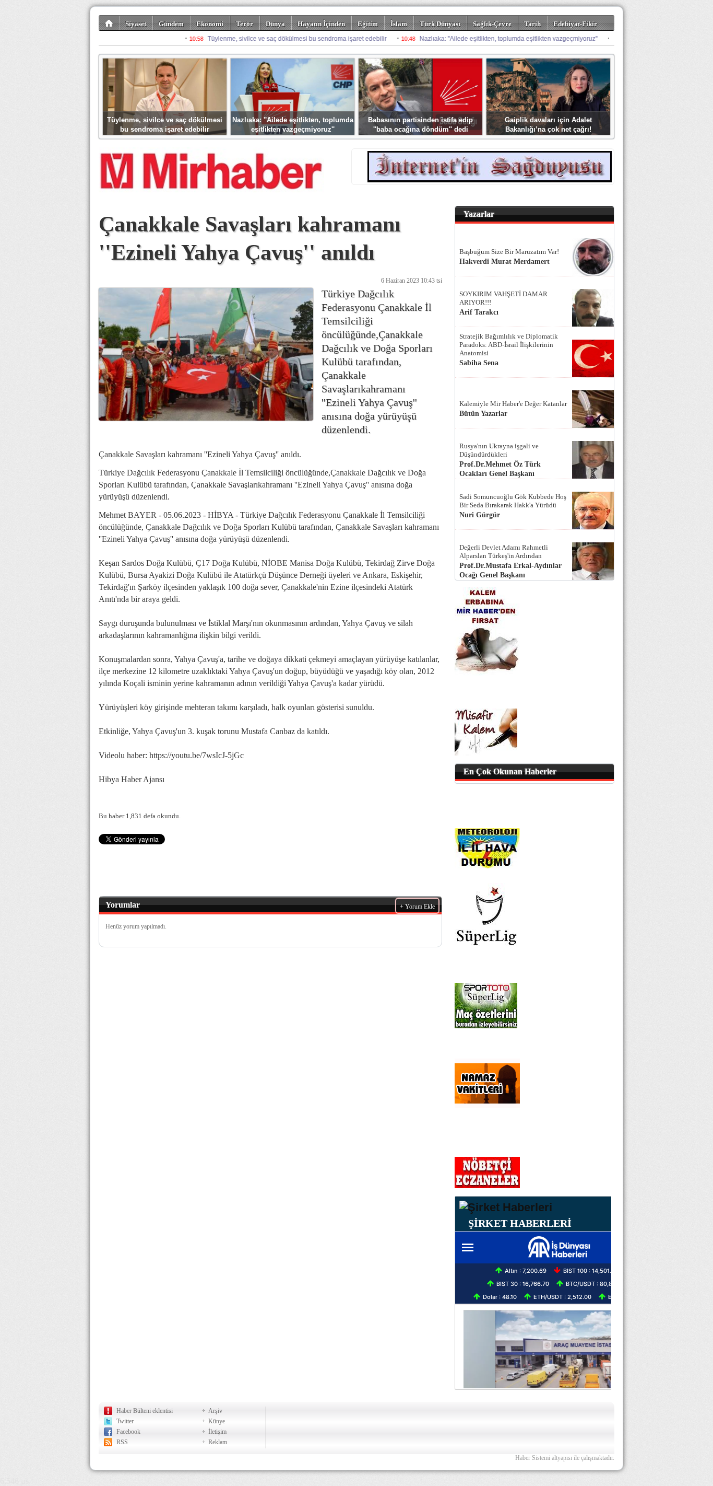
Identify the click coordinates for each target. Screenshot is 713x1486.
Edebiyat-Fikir (575, 24)
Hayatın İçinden (321, 24)
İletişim (217, 1431)
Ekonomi (209, 24)
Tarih (532, 24)
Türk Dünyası (440, 24)
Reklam (217, 1442)
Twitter (125, 1421)
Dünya (275, 24)
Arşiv (215, 1410)
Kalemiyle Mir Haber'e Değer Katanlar (513, 404)
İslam (398, 24)
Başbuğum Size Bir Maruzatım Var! (509, 252)
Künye (216, 1421)
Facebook (128, 1431)
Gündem (171, 24)
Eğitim (368, 24)
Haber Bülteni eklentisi (144, 1410)
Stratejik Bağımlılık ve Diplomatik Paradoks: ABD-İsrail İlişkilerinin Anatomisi (508, 344)
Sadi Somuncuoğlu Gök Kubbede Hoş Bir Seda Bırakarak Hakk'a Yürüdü (512, 501)
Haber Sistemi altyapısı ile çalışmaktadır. (564, 1457)
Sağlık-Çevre (492, 24)
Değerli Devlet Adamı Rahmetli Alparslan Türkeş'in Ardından (503, 551)
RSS (122, 1442)
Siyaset (135, 24)
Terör (244, 24)
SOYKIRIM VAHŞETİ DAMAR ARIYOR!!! (503, 298)
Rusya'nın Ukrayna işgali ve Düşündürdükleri (499, 450)
